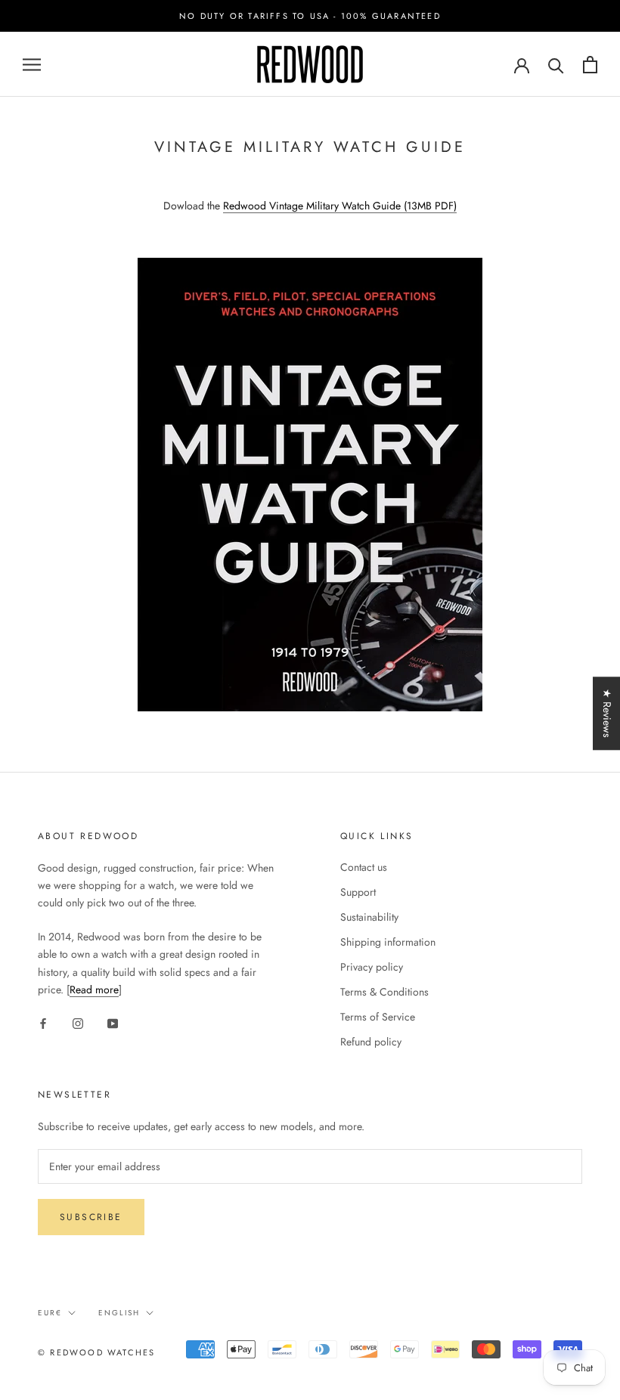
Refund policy (370, 1041)
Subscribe (91, 1217)
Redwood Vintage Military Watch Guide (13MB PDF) (340, 205)
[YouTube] (112, 1022)
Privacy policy (371, 966)
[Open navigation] (32, 64)
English (119, 1312)
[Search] (556, 65)
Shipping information (388, 941)
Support (358, 892)
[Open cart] (590, 64)
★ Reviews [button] (607, 713)
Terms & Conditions (384, 991)
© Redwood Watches (96, 1352)
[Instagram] (78, 1022)
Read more (94, 989)
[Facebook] (43, 1022)
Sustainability (369, 917)
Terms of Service (377, 1016)
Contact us (363, 867)
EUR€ (50, 1312)
